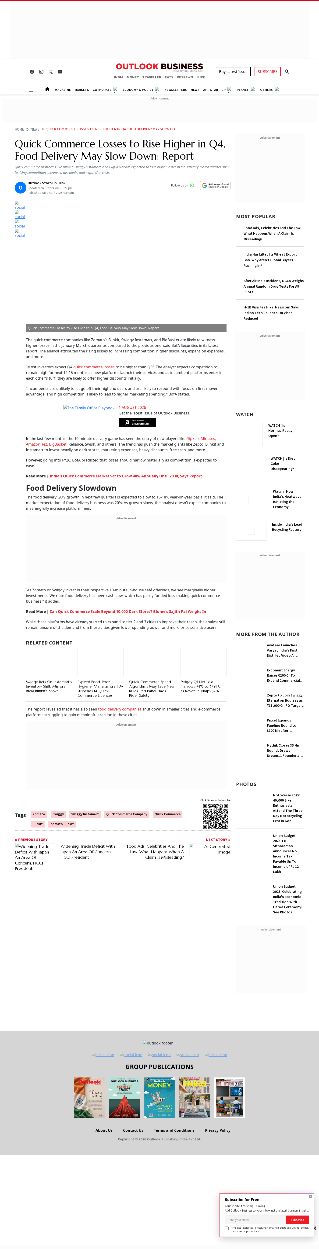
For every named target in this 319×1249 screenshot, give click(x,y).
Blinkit (37, 824)
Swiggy (58, 814)
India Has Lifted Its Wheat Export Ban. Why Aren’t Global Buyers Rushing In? (270, 260)
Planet (243, 90)
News (195, 90)
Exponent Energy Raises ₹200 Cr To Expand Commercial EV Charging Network (284, 675)
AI (204, 90)
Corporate (102, 90)
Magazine (63, 90)
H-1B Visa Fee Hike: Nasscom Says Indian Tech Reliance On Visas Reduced (271, 313)
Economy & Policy (138, 90)
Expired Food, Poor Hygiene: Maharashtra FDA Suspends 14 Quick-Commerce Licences (100, 688)
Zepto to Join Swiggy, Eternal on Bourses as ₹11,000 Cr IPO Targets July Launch (285, 700)
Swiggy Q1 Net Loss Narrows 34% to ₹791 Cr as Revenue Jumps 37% (201, 686)
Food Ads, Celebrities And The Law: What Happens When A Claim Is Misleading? (272, 233)
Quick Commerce (168, 814)
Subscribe (297, 1220)
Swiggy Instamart (85, 814)
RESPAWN (185, 77)
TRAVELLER (151, 77)
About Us (104, 1130)
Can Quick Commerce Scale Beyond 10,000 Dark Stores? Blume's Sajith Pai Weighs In (128, 611)
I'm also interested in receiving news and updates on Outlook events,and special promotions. (270, 1229)
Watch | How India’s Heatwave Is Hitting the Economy (287, 499)
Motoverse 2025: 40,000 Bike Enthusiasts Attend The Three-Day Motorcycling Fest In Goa (288, 808)
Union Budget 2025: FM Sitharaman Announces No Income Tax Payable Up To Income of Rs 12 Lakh (286, 853)
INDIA (118, 77)
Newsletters (175, 90)
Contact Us (133, 1130)
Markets (81, 90)
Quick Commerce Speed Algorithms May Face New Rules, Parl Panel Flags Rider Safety (151, 688)
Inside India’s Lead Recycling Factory (287, 527)
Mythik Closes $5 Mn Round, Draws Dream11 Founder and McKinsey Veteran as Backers (285, 750)
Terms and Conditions (174, 1130)
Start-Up (218, 90)
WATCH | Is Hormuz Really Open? (280, 430)
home (19, 129)
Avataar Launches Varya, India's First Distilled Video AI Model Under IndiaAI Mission (283, 650)
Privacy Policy (217, 1130)
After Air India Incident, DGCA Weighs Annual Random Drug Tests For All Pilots (274, 286)
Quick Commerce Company (126, 814)
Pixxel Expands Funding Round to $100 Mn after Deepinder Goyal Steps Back (281, 725)
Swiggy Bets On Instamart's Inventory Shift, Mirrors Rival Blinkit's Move (49, 686)
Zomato (38, 814)
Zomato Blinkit (62, 824)
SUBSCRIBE (267, 71)
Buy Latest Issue (233, 71)
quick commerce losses (93, 367)
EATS (169, 77)
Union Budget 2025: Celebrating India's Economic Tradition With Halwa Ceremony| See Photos (287, 899)
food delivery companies (120, 709)
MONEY (133, 77)
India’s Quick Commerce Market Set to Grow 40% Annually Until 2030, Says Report (126, 476)
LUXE (201, 77)
